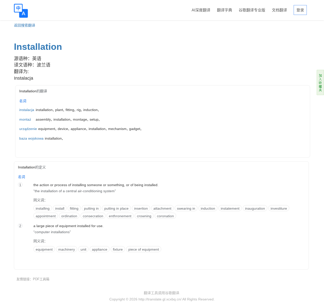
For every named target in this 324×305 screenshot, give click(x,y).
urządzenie (28, 129)
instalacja (26, 110)
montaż (25, 119)
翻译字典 (224, 10)
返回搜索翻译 (24, 25)
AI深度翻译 (201, 10)
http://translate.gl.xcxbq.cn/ (159, 299)
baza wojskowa (31, 138)
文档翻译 (279, 10)
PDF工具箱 (41, 279)
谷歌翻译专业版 (252, 10)
